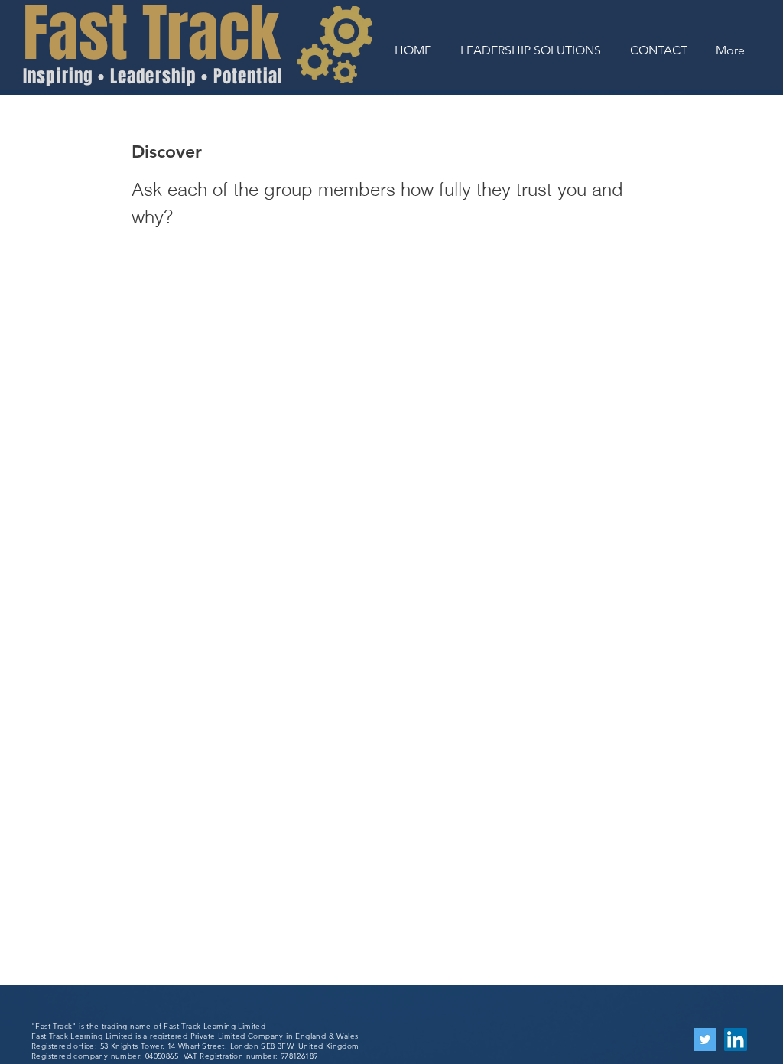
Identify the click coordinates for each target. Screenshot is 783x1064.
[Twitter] (705, 1039)
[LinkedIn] (735, 1039)
